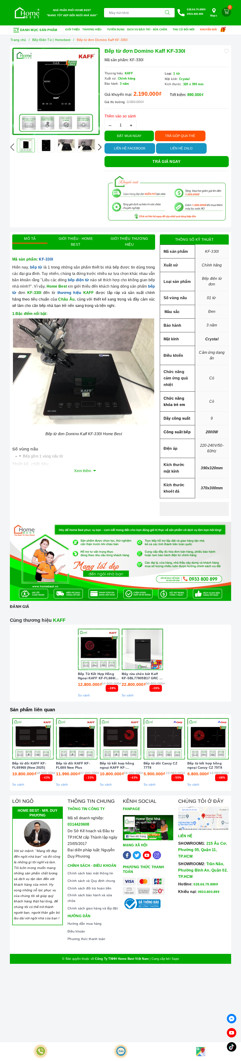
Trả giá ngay (167, 162)
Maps (213, 15)
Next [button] (99, 147)
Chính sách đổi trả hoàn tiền (89, 888)
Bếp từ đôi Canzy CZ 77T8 (160, 765)
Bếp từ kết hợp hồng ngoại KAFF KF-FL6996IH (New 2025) (117, 765)
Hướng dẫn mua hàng (85, 923)
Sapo (175, 959)
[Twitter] (137, 855)
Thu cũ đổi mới (184, 29)
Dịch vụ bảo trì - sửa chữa (147, 29)
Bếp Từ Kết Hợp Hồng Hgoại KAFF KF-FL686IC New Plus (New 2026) (98, 676)
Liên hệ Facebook (129, 148)
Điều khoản (76, 931)
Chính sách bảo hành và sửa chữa (90, 898)
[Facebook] (127, 855)
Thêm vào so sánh (120, 116)
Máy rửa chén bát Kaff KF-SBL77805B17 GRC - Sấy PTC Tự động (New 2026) (141, 676)
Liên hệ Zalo (181, 148)
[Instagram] (157, 855)
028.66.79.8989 (196, 9)
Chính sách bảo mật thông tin (90, 873)
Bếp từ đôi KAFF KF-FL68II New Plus (73, 765)
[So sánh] (164, 649)
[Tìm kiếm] (167, 12)
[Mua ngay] (76, 649)
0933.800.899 (195, 13)
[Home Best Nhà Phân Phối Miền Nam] (27, 13)
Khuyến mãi (209, 29)
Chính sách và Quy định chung (91, 881)
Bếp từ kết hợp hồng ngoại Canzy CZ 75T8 (204, 765)
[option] (56, 91)
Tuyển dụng (116, 29)
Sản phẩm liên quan (32, 709)
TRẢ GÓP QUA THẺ (180, 136)
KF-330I (47, 259)
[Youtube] (147, 855)
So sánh (84, 695)
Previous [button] (12, 147)
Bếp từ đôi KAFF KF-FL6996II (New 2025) (29, 765)
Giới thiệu (72, 29)
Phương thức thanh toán (86, 939)
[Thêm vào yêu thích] (226, 51)
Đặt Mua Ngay (129, 136)
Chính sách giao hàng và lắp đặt (93, 908)
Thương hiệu (92, 29)
